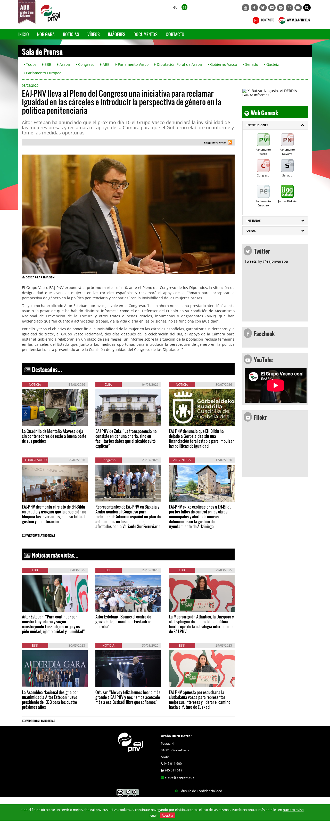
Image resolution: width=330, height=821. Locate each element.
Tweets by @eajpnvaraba (266, 261)
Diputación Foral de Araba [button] (179, 64)
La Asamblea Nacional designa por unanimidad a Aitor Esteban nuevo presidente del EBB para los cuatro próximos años (50, 699)
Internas (253, 220)
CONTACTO (267, 19)
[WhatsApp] (289, 7)
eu (175, 7)
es (184, 7)
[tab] (275, 125)
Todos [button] (30, 64)
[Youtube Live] (298, 7)
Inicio (23, 34)
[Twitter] (263, 7)
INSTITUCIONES (257, 125)
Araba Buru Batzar (176, 736)
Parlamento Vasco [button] (132, 64)
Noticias (71, 34)
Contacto (175, 34)
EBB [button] (47, 64)
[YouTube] (245, 7)
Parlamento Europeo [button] (43, 72)
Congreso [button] (85, 64)
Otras (251, 230)
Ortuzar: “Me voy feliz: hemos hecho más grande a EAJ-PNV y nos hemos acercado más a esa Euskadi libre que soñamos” (127, 697)
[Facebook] (254, 7)
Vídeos (93, 34)
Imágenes (116, 34)
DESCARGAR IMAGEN (40, 277)
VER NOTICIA (37, 421)
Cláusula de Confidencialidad (200, 790)
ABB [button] (106, 64)
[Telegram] (280, 7)
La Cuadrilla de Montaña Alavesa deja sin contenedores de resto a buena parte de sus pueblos (54, 436)
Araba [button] (64, 64)
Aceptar (168, 815)
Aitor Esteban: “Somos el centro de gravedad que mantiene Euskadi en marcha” (123, 621)
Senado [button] (251, 64)
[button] (307, 7)
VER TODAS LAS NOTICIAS (40, 535)
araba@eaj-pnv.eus (179, 777)
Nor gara (46, 34)
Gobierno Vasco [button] (223, 64)
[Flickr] (272, 7)
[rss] (230, 143)
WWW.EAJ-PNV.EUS (298, 19)
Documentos (146, 34)
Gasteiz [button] (272, 64)
